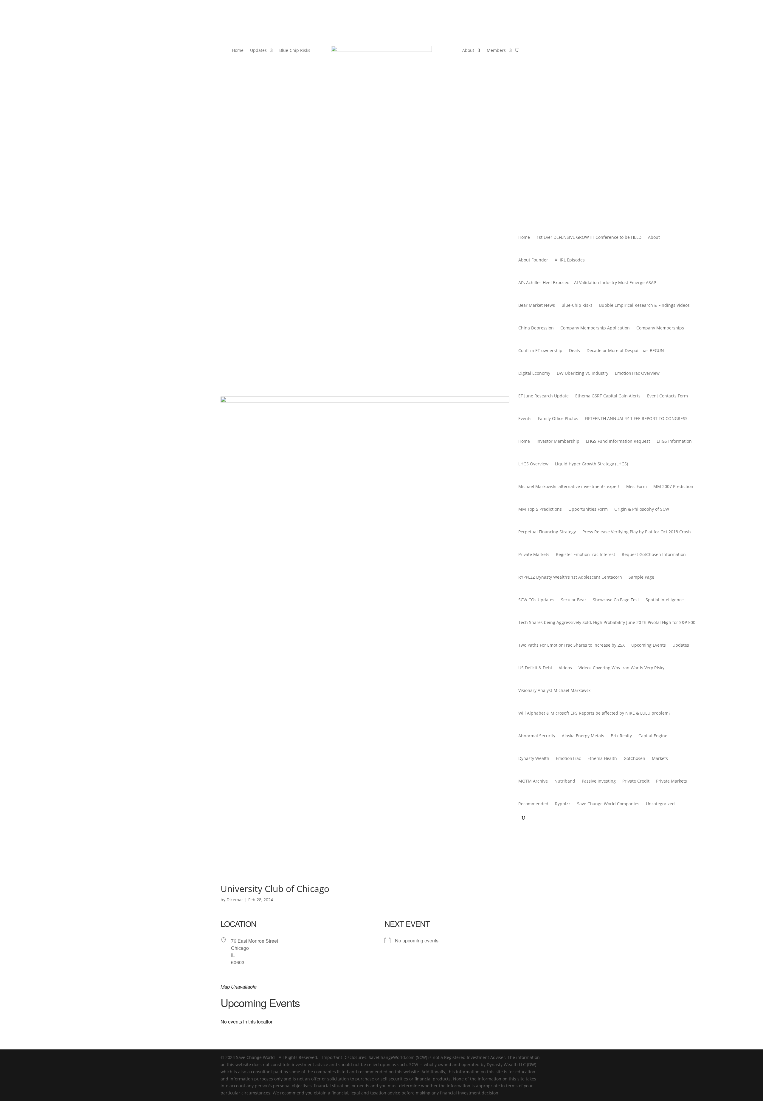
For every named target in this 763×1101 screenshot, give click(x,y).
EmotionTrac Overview (637, 373)
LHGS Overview (533, 464)
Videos (565, 667)
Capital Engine (652, 735)
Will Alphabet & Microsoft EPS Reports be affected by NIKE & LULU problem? (594, 713)
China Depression (536, 328)
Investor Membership (557, 441)
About (468, 50)
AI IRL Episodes (570, 260)
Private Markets (533, 554)
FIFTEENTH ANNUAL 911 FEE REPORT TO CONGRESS (636, 418)
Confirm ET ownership (540, 350)
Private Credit (635, 781)
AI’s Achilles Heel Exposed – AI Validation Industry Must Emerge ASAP (587, 282)
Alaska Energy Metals (583, 735)
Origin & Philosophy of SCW (641, 509)
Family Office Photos (558, 418)
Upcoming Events (648, 645)
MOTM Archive (533, 781)
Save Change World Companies (608, 803)
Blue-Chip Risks (294, 50)
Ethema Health (602, 758)
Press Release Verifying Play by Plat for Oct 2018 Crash (636, 532)
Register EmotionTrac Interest (585, 554)
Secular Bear (573, 600)
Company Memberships (660, 328)
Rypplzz (562, 803)
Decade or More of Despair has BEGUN (625, 350)
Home (238, 50)
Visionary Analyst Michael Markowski (555, 690)
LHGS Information (674, 441)
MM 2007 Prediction (673, 486)
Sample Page (641, 577)
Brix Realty (621, 735)
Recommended (533, 803)
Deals (574, 350)
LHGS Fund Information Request (618, 441)
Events (524, 418)
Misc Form (636, 486)
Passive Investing (599, 781)
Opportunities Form (588, 509)
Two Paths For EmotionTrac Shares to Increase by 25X (571, 645)
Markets (660, 758)
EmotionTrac (568, 758)
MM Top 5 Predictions (540, 509)
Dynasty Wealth (533, 758)
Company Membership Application (595, 328)
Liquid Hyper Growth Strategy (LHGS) (591, 464)
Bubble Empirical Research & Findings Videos (644, 305)
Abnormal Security (536, 735)
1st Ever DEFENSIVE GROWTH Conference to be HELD (588, 237)
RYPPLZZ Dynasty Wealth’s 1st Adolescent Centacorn (570, 577)
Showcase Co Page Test (616, 600)
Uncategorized (660, 803)
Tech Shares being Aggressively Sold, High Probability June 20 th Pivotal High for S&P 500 (606, 622)
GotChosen (634, 758)
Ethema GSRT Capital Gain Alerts (608, 396)
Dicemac (235, 899)
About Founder (533, 260)
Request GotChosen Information (654, 554)
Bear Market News (536, 305)
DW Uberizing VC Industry (582, 373)
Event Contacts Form (667, 396)
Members (496, 50)
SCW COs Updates (536, 600)
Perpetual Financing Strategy (547, 532)
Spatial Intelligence (665, 600)
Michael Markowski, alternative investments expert (569, 486)
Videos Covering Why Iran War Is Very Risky (621, 667)
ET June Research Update (543, 396)
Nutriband (564, 781)
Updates (258, 50)
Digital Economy (534, 373)
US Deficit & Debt (535, 667)
